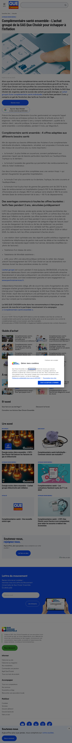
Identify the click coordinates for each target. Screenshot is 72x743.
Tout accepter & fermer (49, 382)
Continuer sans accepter (51, 360)
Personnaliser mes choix (49, 378)
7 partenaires (31, 369)
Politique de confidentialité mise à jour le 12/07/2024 (26, 378)
